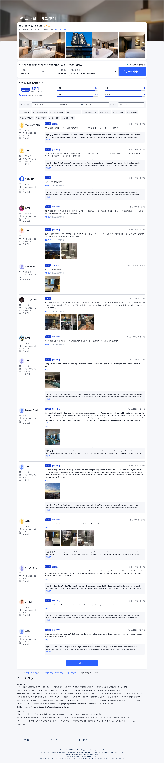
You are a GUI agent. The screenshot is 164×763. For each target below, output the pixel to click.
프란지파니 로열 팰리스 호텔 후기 (94, 697)
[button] (149, 4)
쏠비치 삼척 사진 (108, 721)
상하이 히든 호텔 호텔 (43, 721)
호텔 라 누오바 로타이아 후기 (55, 693)
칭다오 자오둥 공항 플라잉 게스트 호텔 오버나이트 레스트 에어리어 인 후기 (43, 717)
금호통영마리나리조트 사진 (125, 721)
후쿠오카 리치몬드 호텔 (61, 721)
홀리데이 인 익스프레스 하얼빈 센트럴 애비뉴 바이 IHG (36, 704)
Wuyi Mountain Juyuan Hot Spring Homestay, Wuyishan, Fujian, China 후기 (75, 714)
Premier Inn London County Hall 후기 (30, 693)
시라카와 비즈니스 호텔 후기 (27, 700)
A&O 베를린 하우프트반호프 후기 (29, 687)
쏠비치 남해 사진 (23, 724)
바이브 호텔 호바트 (72, 673)
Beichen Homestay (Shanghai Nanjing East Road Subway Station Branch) (43, 707)
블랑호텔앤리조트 (95, 704)
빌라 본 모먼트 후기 (24, 714)
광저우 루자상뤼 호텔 (98, 717)
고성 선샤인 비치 (100, 700)
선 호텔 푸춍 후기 (114, 697)
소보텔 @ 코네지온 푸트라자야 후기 (112, 693)
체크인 (23, 70)
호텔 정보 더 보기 (60, 29)
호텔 (27, 673)
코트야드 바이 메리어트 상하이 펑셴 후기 (56, 687)
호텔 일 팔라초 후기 (40, 714)
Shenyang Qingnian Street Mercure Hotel (72, 704)
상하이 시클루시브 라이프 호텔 (118, 717)
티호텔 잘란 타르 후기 (112, 690)
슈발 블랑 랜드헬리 (73, 700)
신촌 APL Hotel (108, 704)
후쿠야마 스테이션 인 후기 (131, 697)
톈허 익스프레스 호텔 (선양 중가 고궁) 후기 (83, 693)
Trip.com (20, 673)
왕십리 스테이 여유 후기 (80, 717)
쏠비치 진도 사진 (94, 721)
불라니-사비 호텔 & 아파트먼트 (119, 700)
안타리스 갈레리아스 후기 (26, 690)
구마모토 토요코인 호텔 (25, 721)
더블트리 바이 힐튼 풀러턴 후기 (84, 687)
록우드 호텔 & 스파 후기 (135, 693)
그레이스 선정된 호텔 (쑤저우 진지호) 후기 (112, 687)
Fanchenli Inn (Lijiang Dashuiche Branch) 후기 (86, 690)
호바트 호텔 (59, 673)
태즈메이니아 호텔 (46, 673)
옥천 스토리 (136, 700)
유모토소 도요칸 (87, 700)
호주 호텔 (34, 673)
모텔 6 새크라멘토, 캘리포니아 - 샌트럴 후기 (52, 690)
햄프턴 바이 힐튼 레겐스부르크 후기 (51, 700)
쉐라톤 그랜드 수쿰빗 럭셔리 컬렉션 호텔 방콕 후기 (35, 697)
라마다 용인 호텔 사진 (78, 721)
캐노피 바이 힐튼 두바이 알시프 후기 (68, 697)
